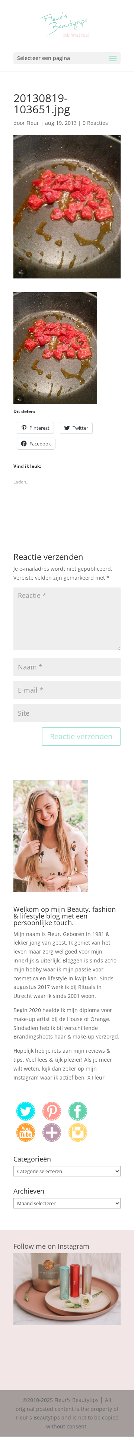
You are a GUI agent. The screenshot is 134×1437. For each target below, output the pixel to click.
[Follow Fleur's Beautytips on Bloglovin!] (51, 1139)
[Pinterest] (51, 1118)
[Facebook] (77, 1118)
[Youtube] (25, 1139)
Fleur (32, 122)
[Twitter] (25, 1118)
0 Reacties (95, 122)
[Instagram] (77, 1139)
